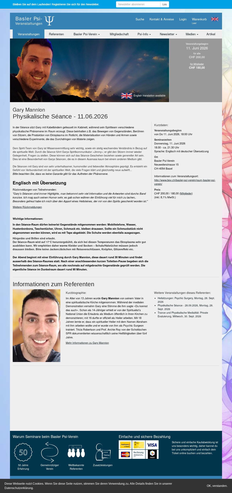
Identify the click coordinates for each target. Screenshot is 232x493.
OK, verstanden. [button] (217, 485)
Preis (157, 189)
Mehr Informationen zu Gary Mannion (87, 343)
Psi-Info (143, 34)
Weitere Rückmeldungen (27, 207)
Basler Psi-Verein (86, 34)
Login (183, 19)
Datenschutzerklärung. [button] (19, 488)
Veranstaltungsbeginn (168, 130)
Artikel (210, 34)
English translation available (149, 95)
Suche (140, 19)
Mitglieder (186, 193)
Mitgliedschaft (119, 34)
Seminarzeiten (163, 139)
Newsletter (167, 34)
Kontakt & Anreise (162, 19)
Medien (191, 34)
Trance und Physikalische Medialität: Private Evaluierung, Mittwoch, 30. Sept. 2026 (183, 314)
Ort (156, 157)
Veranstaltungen (29, 34)
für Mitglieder (197, 64)
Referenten (56, 34)
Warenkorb (199, 21)
